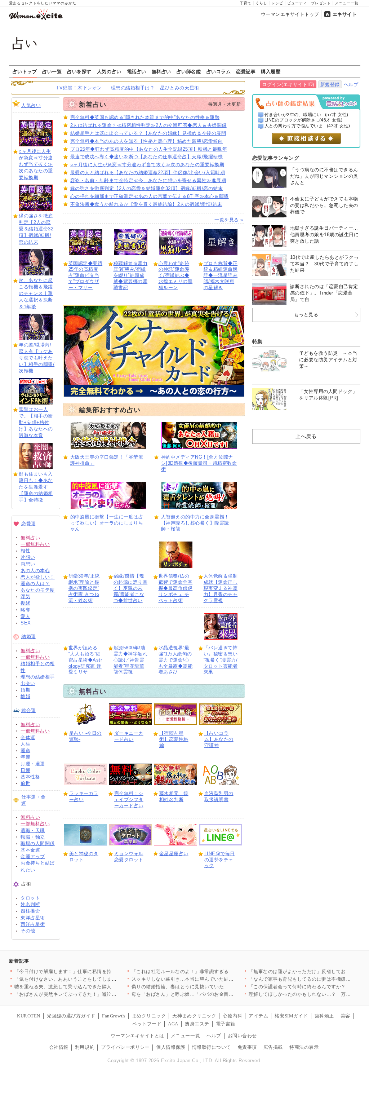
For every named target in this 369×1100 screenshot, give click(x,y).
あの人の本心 (35, 570)
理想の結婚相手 (38, 677)
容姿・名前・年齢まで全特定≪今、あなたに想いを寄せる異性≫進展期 (148, 180)
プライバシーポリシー (125, 1047)
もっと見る (306, 314)
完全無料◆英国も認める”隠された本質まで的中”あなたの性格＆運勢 (145, 117)
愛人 (25, 616)
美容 (345, 1016)
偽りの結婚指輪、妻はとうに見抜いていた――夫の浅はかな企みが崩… (210, 986)
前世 (25, 783)
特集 (257, 341)
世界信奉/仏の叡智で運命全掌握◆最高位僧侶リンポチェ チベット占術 (176, 588)
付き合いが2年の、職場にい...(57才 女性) (306, 114)
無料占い (161, 71)
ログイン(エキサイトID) (288, 84)
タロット (30, 898)
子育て (246, 3)
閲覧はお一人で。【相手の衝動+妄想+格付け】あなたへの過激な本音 (36, 422)
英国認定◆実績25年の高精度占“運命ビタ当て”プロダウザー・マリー (85, 276)
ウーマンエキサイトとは (137, 1035)
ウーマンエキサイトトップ (290, 14)
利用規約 (84, 1047)
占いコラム (218, 71)
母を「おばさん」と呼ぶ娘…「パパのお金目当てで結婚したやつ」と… (210, 994)
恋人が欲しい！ (38, 577)
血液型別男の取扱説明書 (219, 796)
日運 (25, 770)
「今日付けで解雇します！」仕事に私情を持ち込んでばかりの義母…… (92, 971)
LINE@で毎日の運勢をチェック (219, 860)
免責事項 (247, 1047)
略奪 (25, 610)
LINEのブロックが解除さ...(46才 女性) (303, 120)
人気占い (31, 105)
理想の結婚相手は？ (133, 87)
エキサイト (345, 14)
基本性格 (30, 776)
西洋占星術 (33, 924)
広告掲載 (273, 1047)
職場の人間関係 (38, 843)
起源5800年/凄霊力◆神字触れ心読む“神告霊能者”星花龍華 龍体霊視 (131, 660)
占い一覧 (52, 71)
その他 (28, 930)
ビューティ (297, 3)
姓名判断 (30, 904)
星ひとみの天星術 (179, 87)
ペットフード (146, 1023)
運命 (25, 750)
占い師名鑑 (189, 71)
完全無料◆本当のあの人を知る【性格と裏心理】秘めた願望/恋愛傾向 (146, 141)
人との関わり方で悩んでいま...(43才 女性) (307, 125)
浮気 (25, 596)
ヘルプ (351, 84)
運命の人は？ (35, 583)
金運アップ (33, 856)
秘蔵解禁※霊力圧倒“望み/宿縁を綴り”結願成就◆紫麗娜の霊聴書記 (131, 276)
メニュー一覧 (347, 3)
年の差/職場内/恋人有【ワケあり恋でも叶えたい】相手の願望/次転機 (36, 358)
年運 (25, 757)
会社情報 (58, 1047)
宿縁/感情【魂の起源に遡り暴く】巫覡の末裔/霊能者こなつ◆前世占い (131, 588)
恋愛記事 (245, 71)
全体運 (28, 737)
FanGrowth (113, 1016)
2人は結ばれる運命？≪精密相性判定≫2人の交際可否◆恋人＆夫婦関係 (148, 125)
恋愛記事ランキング (275, 158)
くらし (261, 3)
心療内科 (232, 1016)
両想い (28, 563)
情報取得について (211, 1047)
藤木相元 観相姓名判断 (173, 796)
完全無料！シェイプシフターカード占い (128, 799)
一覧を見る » (229, 219)
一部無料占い (35, 544)
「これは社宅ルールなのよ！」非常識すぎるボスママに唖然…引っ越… (210, 971)
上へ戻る (305, 436)
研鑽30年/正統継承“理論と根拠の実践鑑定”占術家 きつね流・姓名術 (84, 588)
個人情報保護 (170, 1047)
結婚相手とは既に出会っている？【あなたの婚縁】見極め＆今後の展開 (148, 133)
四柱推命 (30, 911)
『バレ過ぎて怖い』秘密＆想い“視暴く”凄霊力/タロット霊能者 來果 (221, 660)
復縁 (25, 603)
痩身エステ (197, 1023)
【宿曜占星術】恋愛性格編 (173, 739)
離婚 (25, 696)
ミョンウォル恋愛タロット (128, 856)
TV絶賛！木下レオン (79, 87)
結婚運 (28, 636)
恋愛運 (28, 523)
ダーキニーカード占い (128, 736)
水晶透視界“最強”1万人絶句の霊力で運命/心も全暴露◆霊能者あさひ (176, 660)
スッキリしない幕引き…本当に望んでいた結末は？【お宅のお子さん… (210, 979)
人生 (25, 744)
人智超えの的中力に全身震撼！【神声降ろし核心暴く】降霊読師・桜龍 (195, 523)
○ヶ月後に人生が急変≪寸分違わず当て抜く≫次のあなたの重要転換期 (36, 164)
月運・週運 (33, 764)
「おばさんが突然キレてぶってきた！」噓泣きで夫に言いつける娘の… (92, 994)
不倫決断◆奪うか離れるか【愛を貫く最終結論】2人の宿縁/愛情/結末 (146, 204)
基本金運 (30, 850)
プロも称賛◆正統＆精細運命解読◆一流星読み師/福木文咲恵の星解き (221, 276)
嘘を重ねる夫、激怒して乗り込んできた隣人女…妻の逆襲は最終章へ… (92, 986)
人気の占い (109, 71)
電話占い (136, 71)
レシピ (277, 3)
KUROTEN (28, 1016)
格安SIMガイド (291, 1016)
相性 (25, 550)
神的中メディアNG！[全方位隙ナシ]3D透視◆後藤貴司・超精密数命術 (199, 463)
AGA (173, 1023)
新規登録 (330, 84)
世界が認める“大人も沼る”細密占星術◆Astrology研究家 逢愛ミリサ (85, 660)
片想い (28, 557)
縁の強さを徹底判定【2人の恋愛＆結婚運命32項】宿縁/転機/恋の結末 (36, 229)
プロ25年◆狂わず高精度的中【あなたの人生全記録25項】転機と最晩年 (148, 149)
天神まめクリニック (194, 1016)
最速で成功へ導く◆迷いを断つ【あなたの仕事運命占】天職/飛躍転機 (146, 156)
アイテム (258, 1016)
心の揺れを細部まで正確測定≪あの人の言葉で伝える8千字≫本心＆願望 (149, 196)
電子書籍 (225, 1023)
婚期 (25, 690)
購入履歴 (270, 71)
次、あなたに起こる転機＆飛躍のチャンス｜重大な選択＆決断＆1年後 (36, 293)
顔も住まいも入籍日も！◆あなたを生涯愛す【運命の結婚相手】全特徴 (36, 487)
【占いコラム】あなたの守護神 (219, 739)
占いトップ (25, 71)
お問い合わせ (242, 1035)
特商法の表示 (304, 1047)
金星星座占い (173, 853)
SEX (26, 623)
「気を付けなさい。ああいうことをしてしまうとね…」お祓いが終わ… (92, 979)
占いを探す (79, 71)
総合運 (28, 710)
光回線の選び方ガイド (71, 1016)
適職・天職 (33, 830)
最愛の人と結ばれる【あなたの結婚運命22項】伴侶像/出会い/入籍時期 (147, 172)
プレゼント (321, 3)
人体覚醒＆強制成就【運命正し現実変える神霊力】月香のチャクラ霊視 (221, 588)
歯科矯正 (324, 1016)
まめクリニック (149, 1016)
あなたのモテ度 (38, 590)
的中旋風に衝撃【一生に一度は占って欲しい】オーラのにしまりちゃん (106, 523)
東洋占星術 (33, 917)
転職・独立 (33, 837)
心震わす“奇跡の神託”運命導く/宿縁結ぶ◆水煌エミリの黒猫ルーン (176, 276)
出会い (28, 683)
